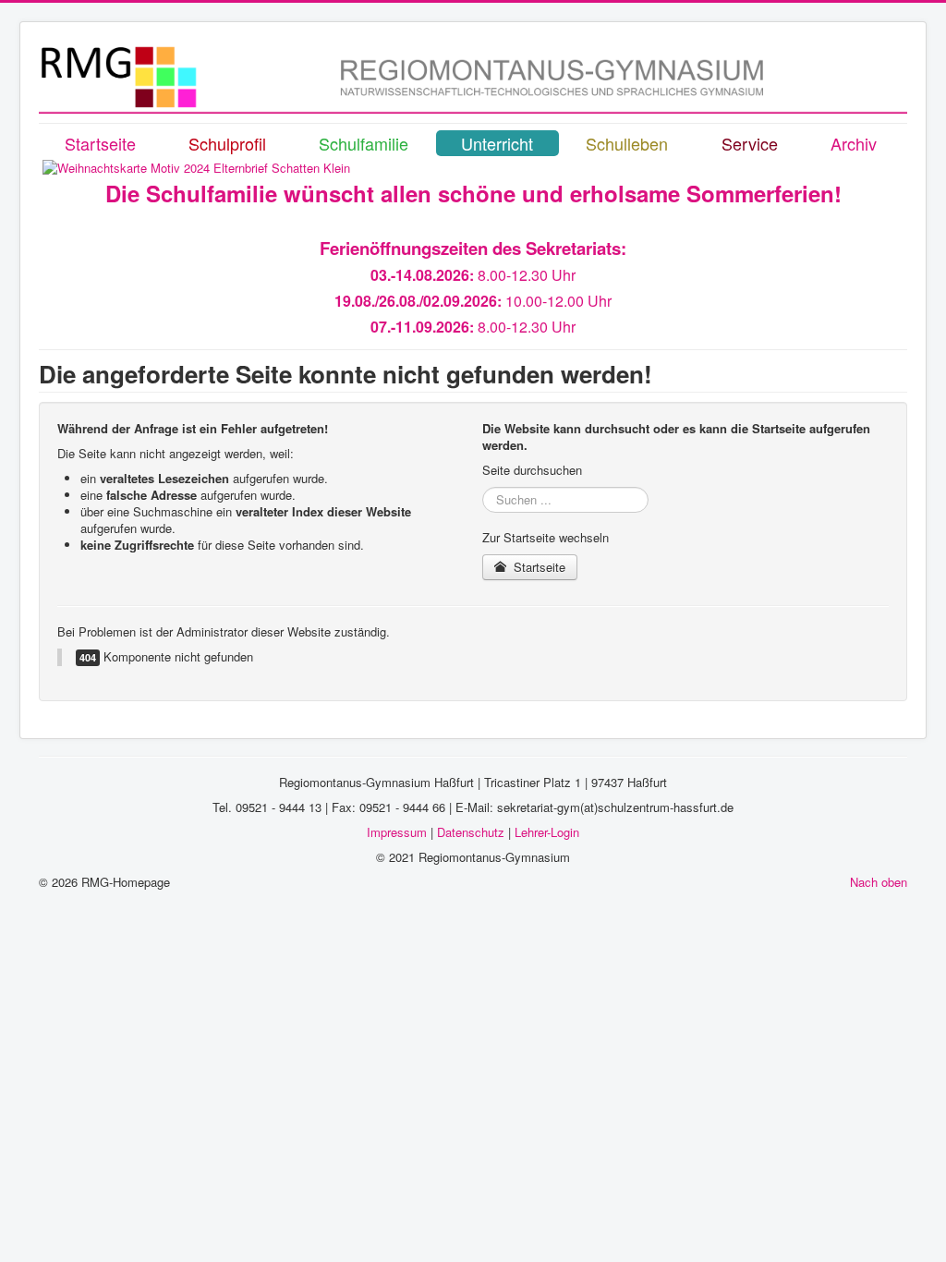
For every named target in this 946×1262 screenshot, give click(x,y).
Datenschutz (470, 832)
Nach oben (878, 882)
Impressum (397, 832)
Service (750, 143)
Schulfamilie (363, 143)
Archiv (854, 143)
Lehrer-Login (547, 832)
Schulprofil (227, 143)
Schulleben (627, 143)
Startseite (100, 143)
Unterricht (497, 143)
